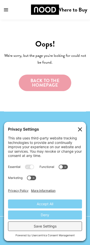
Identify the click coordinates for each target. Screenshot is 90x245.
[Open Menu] (6, 10)
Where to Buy (72, 10)
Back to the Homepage (45, 82)
